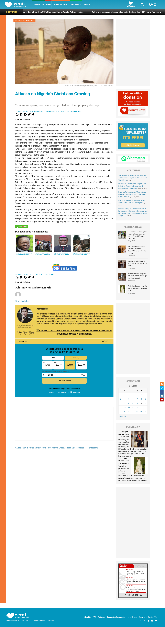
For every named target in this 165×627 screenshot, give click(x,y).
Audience (101, 617)
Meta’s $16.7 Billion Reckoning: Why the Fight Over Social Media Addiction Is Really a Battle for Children (132, 186)
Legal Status (132, 617)
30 (145, 412)
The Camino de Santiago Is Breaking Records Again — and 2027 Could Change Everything (137, 235)
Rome (48, 4)
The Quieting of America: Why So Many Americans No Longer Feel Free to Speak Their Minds (132, 178)
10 (120, 403)
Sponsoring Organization (116, 617)
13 (133, 403)
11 (125, 403)
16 (145, 403)
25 (125, 412)
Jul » (125, 417)
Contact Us (152, 617)
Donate (87, 4)
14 (137, 403)
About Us (87, 617)
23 (145, 407)
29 (141, 412)
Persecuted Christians (24, 21)
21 (137, 407)
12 (129, 403)
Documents (76, 4)
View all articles (22, 301)
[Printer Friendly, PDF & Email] (21, 226)
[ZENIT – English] (18, 4)
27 (133, 412)
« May (120, 417)
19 (129, 407)
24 (120, 412)
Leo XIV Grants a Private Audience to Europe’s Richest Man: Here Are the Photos (137, 250)
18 (125, 407)
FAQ (94, 617)
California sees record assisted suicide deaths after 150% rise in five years (78, 12)
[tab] (126, 566)
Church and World (61, 4)
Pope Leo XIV (39, 4)
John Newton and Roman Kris (46, 111)
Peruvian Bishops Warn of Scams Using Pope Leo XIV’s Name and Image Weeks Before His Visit (132, 194)
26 (129, 412)
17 (120, 407)
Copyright (142, 617)
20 (133, 407)
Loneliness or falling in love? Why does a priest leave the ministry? (137, 263)
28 (137, 412)
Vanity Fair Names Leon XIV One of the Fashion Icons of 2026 (137, 288)
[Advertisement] (64, 426)
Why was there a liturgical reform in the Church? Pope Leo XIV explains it (137, 276)
